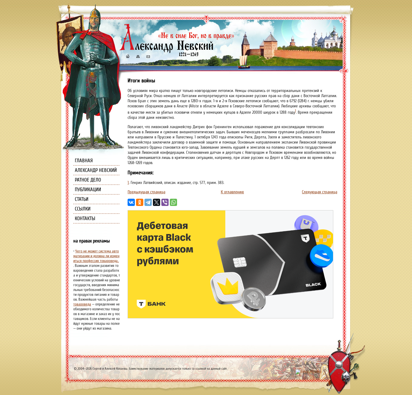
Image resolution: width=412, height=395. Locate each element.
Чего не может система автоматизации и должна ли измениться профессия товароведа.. (96, 256)
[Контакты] (147, 57)
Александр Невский (96, 170)
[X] (156, 202)
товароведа (82, 304)
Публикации (88, 189)
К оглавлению (232, 191)
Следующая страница (319, 191)
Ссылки (82, 209)
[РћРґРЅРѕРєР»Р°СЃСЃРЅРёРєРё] (139, 202)
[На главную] (127, 57)
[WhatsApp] (173, 202)
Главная (84, 160)
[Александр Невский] (177, 51)
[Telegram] (148, 202)
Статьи (81, 199)
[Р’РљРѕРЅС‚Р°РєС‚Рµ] (131, 202)
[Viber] (165, 202)
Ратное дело (88, 180)
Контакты (85, 218)
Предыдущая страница (146, 191)
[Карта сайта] (137, 57)
